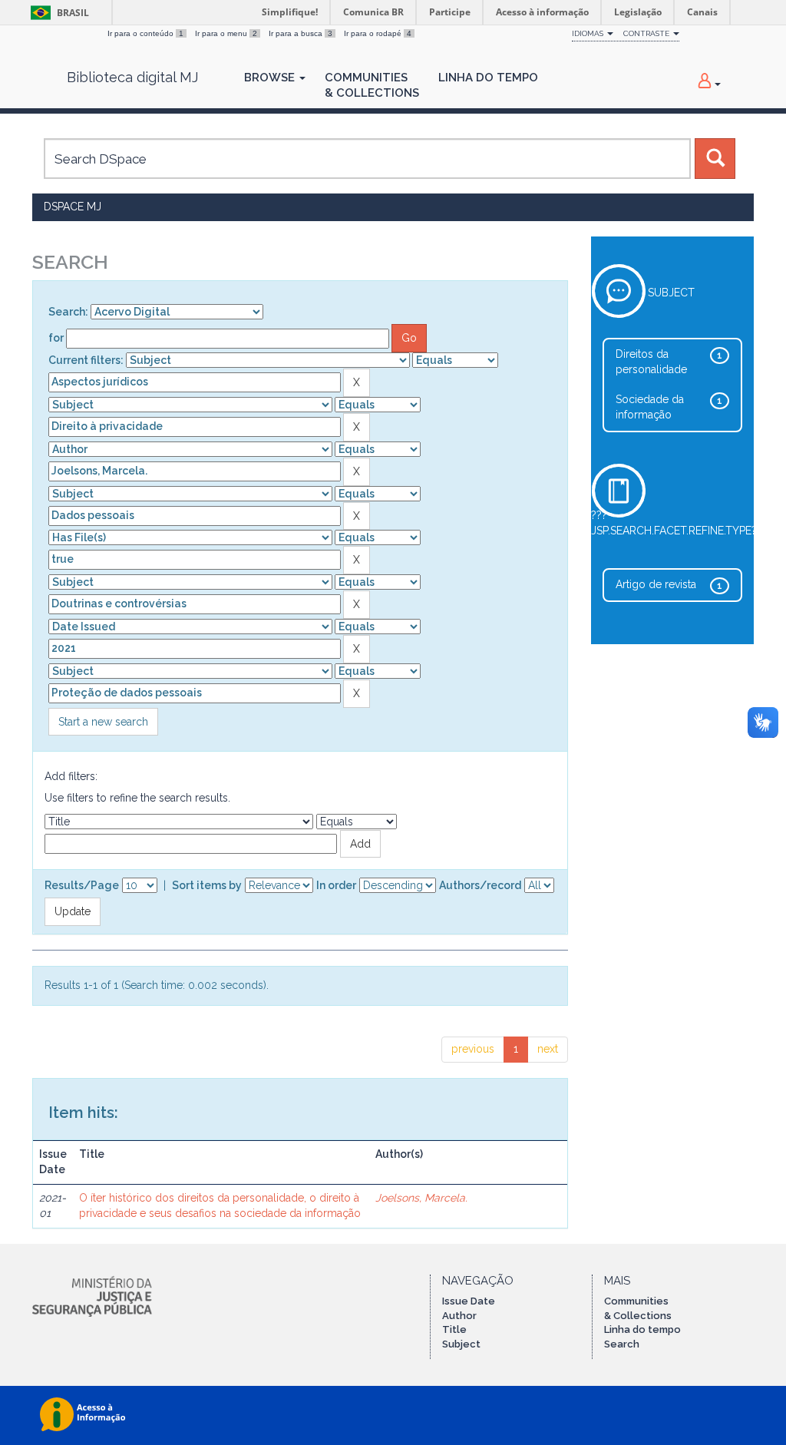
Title (454, 1329)
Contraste (647, 33)
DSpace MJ (72, 206)
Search (621, 1344)
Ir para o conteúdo (145, 33)
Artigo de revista (656, 584)
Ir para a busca (300, 33)
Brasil (57, 12)
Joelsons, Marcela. (421, 1198)
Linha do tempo (642, 1329)
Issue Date (468, 1301)
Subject (461, 1344)
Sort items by (207, 885)
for (56, 338)
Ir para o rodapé (377, 33)
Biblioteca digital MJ (132, 77)
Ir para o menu (226, 33)
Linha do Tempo (488, 77)
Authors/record (480, 885)
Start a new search (103, 722)
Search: (68, 312)
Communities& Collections (372, 85)
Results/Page (82, 885)
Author (459, 1315)
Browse (271, 77)
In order (336, 885)
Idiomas (589, 33)
